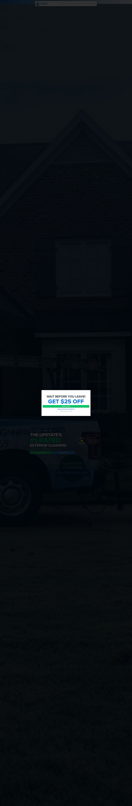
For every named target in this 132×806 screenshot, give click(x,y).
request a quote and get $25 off (66, 409)
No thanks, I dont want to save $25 (66, 411)
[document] (66, 403)
